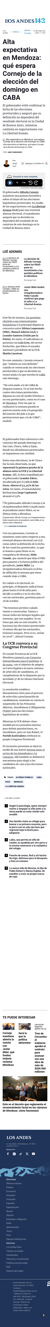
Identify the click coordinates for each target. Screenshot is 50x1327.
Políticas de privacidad (17, 1263)
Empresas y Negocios (16, 1219)
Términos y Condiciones (17, 1259)
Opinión (10, 1215)
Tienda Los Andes (14, 1251)
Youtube (33, 1153)
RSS (8, 1267)
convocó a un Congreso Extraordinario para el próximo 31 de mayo (22, 661)
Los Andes (5, 32)
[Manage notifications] (44, 1315)
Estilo (8, 1223)
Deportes (10, 1203)
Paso (7, 782)
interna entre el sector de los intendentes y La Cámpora (24, 753)
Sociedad (10, 1195)
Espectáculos (12, 1207)
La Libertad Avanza (14, 786)
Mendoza (11, 403)
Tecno (9, 1231)
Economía (11, 1191)
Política (16, 32)
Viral (8, 1235)
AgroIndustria (12, 1227)
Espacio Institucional (16, 1239)
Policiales (10, 1199)
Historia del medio (14, 1271)
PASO (7, 710)
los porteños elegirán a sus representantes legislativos (22, 321)
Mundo (9, 1211)
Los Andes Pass (13, 1247)
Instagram (14, 1153)
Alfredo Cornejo (29, 192)
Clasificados (12, 1255)
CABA (42, 374)
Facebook (7, 1153)
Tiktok (20, 1153)
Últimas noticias (13, 1183)
